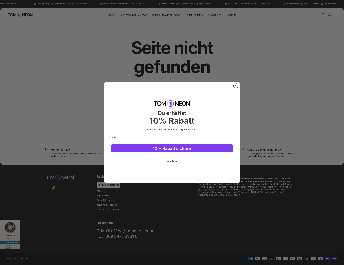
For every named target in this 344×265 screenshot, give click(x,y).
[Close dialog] (235, 85)
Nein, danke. (172, 161)
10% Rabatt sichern (172, 148)
